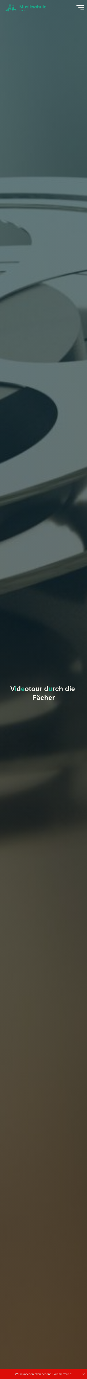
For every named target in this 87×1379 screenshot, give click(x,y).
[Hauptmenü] (80, 7)
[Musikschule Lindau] (26, 7)
